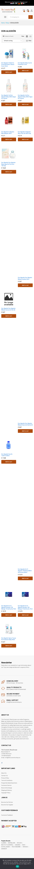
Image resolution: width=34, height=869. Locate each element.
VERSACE (25, 846)
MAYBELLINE (11, 843)
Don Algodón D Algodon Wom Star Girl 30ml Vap (24, 132)
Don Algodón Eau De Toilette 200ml (6, 454)
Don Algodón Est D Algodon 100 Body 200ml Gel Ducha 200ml (25, 570)
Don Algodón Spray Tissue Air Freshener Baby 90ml (8, 638)
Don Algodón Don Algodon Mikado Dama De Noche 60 (25, 424)
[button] (8, 72)
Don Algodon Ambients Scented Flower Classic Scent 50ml (7, 64)
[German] (19, 3)
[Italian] (21, 3)
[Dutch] (11, 3)
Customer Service (6, 785)
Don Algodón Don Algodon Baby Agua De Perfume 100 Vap (8, 164)
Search (30, 17)
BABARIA (17, 845)
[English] (14, 3)
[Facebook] (1, 763)
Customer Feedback (7, 815)
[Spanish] (24, 3)
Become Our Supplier (7, 804)
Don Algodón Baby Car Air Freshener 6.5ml (25, 63)
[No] (32, 863)
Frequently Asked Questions (9, 783)
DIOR (23, 845)
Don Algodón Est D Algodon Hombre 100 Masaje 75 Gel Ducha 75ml (8, 607)
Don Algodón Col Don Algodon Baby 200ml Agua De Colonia (8, 97)
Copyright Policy (5, 792)
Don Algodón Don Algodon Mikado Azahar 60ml (25, 278)
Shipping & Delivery (6, 790)
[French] (17, 3)
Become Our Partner (7, 802)
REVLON (19, 843)
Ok (17, 866)
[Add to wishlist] (8, 60)
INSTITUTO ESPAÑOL (7, 845)
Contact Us (4, 775)
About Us (3, 773)
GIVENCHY (4, 848)
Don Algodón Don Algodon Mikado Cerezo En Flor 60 (8, 309)
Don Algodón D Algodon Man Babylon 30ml (7, 132)
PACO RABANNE (16, 846)
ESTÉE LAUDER (5, 846)
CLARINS (3, 843)
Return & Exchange (6, 788)
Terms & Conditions (6, 780)
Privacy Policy (5, 778)
